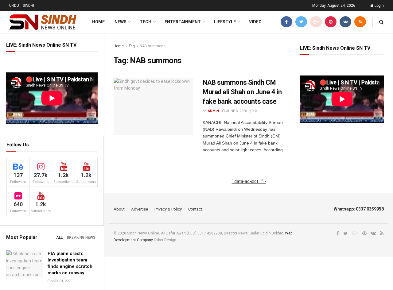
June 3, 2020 (236, 111)
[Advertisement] (249, 188)
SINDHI (28, 5)
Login (379, 5)
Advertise (139, 209)
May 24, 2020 (61, 281)
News (120, 21)
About (119, 209)
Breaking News (81, 237)
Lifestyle (225, 21)
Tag (132, 46)
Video (255, 21)
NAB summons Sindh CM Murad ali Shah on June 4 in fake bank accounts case (242, 92)
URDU (14, 5)
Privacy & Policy (168, 209)
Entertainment (183, 21)
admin (213, 111)
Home (98, 21)
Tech (145, 21)
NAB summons (152, 46)
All (59, 237)
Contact (195, 209)
